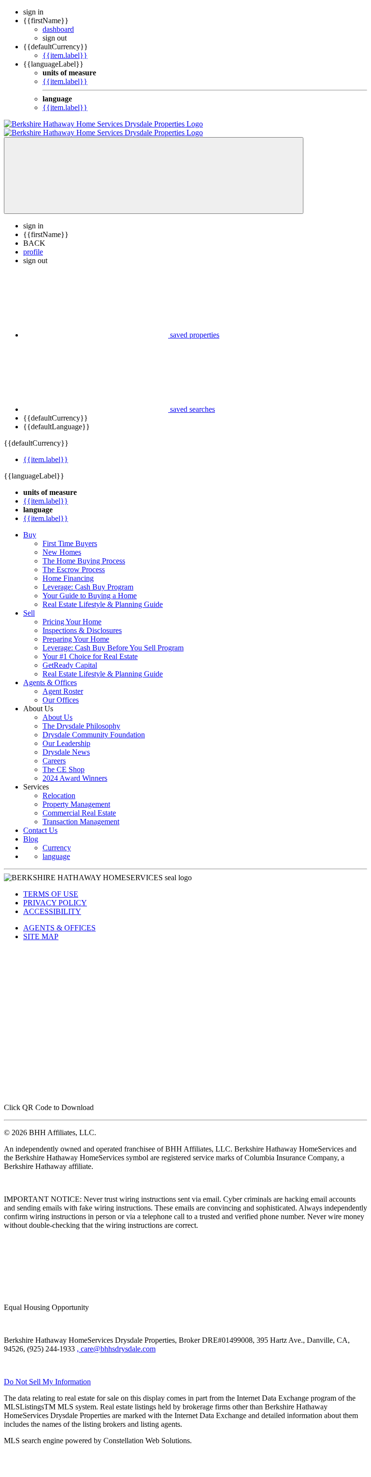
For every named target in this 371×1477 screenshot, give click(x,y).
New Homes (62, 543)
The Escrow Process (74, 561)
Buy (29, 526)
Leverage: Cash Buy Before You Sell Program (113, 639)
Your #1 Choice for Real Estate (90, 648)
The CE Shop (64, 761)
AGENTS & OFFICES (59, 919)
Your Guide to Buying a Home (90, 587)
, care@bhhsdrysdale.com (116, 1340)
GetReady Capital (70, 656)
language (56, 848)
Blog (30, 830)
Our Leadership (66, 735)
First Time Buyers (70, 535)
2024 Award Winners (75, 769)
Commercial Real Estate (79, 804)
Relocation (59, 787)
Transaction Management (81, 813)
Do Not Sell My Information (47, 1373)
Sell (29, 604)
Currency (57, 839)
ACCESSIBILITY (52, 903)
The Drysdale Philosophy (81, 717)
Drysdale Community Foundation (94, 726)
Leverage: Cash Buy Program (88, 578)
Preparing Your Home (76, 630)
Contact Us (40, 821)
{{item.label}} (65, 55)
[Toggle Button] (153, 166)
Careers (54, 752)
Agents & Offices (50, 674)
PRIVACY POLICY (55, 894)
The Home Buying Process (84, 552)
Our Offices (61, 691)
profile (33, 243)
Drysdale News (66, 743)
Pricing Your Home (72, 613)
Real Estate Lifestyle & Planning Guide (103, 595)
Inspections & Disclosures (82, 622)
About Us (57, 708)
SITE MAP (40, 928)
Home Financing (68, 569)
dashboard (58, 29)
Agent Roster (63, 682)
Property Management (76, 795)
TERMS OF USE (50, 885)
